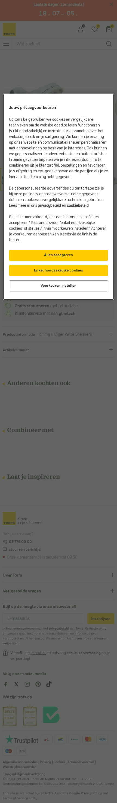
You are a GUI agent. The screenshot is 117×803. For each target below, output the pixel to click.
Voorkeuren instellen (59, 286)
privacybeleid (49, 206)
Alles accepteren (58, 255)
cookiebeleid (78, 206)
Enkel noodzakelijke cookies (58, 270)
